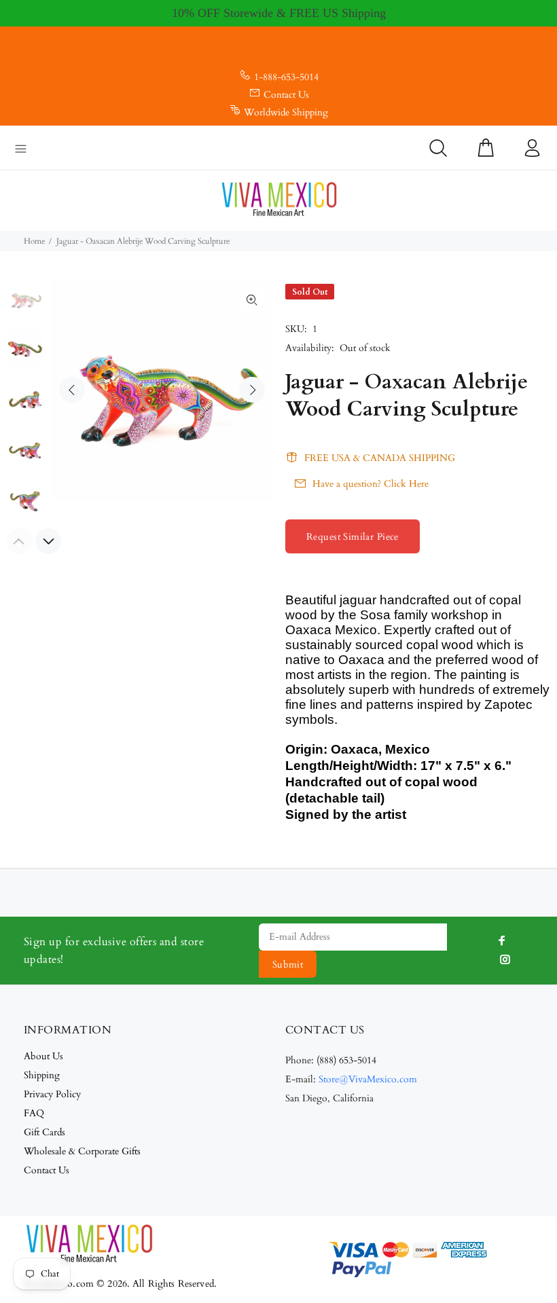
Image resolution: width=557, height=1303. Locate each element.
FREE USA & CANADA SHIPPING (379, 458)
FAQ (34, 1113)
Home (34, 241)
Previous (72, 390)
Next (252, 390)
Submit (288, 964)
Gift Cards (44, 1132)
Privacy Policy (52, 1094)
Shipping (42, 1075)
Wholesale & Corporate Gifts (82, 1151)
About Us (43, 1056)
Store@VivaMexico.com (368, 1079)
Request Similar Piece (352, 536)
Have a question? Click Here (370, 483)
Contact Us (286, 94)
